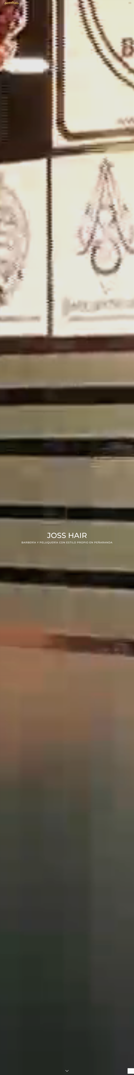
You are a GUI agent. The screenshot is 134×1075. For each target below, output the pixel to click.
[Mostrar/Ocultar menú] (130, 3)
